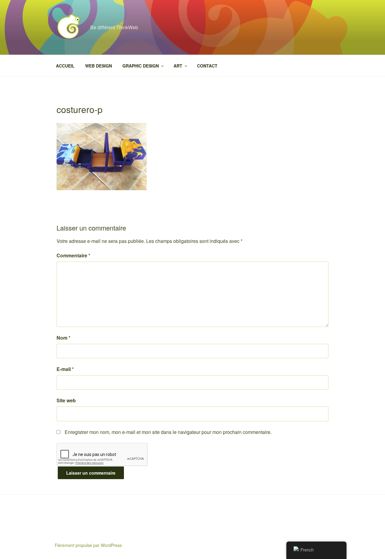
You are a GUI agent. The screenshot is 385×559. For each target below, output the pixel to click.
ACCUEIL (65, 66)
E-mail (65, 369)
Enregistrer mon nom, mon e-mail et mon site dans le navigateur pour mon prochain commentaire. (168, 432)
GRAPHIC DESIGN (140, 66)
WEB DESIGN (98, 66)
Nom (63, 337)
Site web (66, 400)
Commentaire (73, 255)
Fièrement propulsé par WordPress (88, 545)
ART (178, 66)
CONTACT (207, 66)
